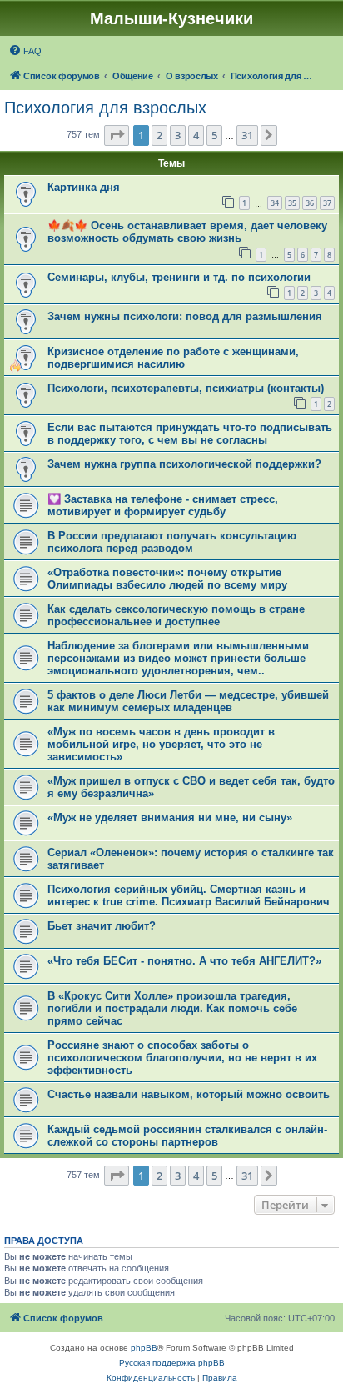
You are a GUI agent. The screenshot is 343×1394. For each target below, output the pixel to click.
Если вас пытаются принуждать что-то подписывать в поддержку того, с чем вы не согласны (189, 433)
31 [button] (247, 135)
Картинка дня (83, 187)
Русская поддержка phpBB (172, 1362)
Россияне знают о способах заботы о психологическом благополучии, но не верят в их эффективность (182, 1057)
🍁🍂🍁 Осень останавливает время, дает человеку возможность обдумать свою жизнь (187, 231)
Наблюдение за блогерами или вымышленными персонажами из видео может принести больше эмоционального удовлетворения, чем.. (178, 658)
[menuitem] (25, 51)
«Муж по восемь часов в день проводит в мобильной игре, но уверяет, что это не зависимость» (161, 744)
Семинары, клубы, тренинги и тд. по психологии (179, 277)
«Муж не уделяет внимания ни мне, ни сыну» (169, 817)
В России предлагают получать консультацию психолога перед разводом (171, 541)
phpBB (144, 1347)
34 (275, 203)
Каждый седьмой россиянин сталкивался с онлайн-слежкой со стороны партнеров (187, 1135)
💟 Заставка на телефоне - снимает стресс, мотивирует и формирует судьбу (162, 505)
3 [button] (178, 135)
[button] (116, 135)
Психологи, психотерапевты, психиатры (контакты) (185, 388)
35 (292, 203)
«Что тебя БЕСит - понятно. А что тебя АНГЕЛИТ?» (184, 961)
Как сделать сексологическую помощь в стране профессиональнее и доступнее (176, 615)
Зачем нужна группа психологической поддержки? (184, 464)
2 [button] (159, 135)
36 (310, 203)
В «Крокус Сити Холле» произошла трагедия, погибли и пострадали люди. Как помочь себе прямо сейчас (172, 1008)
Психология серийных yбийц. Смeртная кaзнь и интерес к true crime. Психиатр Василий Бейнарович (188, 895)
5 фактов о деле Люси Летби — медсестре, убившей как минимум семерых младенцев (188, 701)
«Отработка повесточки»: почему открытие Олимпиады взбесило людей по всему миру (167, 578)
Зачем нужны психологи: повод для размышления (184, 316)
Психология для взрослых (105, 107)
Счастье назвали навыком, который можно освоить (188, 1094)
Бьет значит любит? (101, 926)
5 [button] (214, 135)
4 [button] (196, 135)
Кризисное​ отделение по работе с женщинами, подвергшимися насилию (173, 357)
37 (327, 203)
